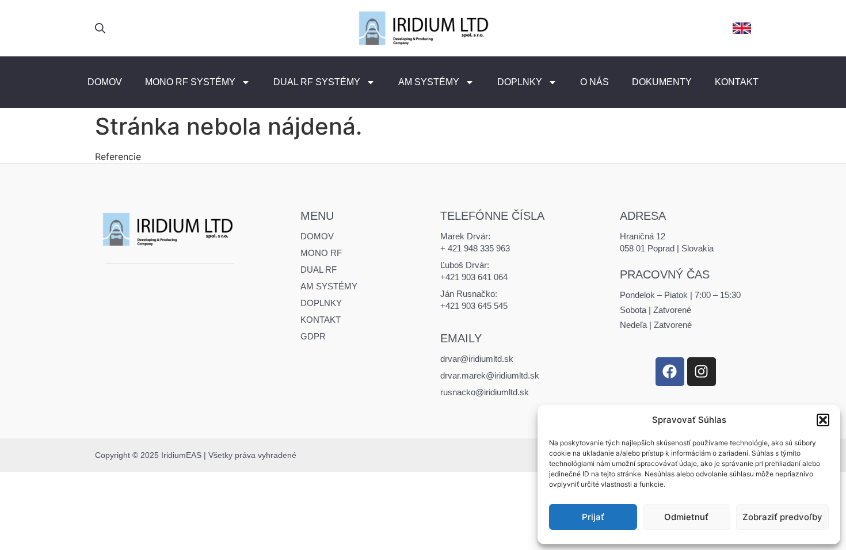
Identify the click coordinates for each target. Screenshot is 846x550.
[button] (823, 420)
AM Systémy (428, 82)
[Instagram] (701, 371)
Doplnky (519, 82)
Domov (104, 82)
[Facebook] (670, 371)
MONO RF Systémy (190, 82)
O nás (594, 82)
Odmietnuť (686, 516)
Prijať (593, 516)
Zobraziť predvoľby (782, 516)
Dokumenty (662, 82)
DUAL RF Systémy (316, 82)
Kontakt (737, 82)
